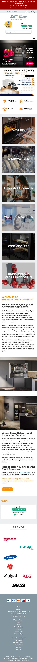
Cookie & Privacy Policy (18, 616)
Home (18, 606)
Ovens (18, 624)
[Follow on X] (33, 11)
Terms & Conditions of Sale (18, 613)
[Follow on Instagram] (26, 11)
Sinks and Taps (18, 634)
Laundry (18, 629)
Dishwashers (18, 631)
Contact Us (7, 489)
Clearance (19, 622)
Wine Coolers (18, 627)
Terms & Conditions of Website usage (18, 611)
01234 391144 (11, 11)
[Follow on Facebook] (30, 11)
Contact (18, 609)
